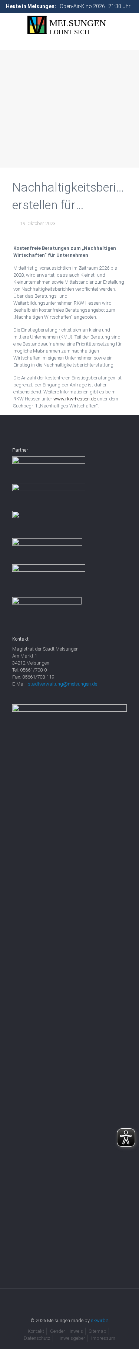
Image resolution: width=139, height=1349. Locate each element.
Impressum (103, 1338)
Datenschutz (37, 1338)
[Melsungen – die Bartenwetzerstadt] (69, 25)
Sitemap (97, 1331)
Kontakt (36, 1331)
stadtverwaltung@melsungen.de (62, 684)
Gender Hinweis (66, 1331)
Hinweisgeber (70, 1338)
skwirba (100, 1320)
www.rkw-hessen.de (74, 399)
